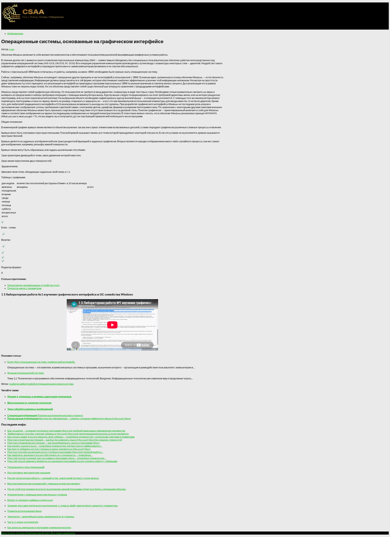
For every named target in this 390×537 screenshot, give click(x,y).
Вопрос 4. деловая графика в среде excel (30, 500)
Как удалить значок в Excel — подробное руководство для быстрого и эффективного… (54, 445)
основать (59, 383)
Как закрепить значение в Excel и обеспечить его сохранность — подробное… (50, 455)
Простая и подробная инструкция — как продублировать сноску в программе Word (53, 442)
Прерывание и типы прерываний (25, 467)
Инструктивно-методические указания (28, 472)
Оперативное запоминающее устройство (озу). (33, 285)
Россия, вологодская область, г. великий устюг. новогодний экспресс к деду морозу (53, 478)
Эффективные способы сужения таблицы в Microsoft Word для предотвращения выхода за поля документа (68, 433)
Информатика (15, 33)
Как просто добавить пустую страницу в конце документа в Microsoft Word (48, 449)
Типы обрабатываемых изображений (30, 409)
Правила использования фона (24, 511)
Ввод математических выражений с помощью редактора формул (43, 483)
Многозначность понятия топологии (29, 402)
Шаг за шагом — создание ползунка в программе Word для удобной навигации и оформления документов (66, 430)
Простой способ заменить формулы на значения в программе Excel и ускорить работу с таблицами (62, 461)
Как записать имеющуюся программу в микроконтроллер (39, 527)
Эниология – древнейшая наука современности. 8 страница (40, 516)
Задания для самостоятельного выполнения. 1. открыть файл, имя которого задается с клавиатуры (62, 505)
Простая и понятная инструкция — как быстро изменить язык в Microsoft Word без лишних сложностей (64, 439)
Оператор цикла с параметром (24, 288)
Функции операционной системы (25, 372)
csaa (11, 49)
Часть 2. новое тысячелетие (22, 522)
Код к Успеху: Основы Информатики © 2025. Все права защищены (38, 533)
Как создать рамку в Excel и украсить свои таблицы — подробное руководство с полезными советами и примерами (71, 436)
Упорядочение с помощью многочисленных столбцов (37, 494)
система (69, 383)
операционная (45, 383)
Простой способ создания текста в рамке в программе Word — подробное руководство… (56, 458)
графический (16, 383)
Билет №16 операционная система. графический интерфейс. (41, 361)
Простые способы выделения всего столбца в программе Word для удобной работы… (55, 452)
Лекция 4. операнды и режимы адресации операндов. (39, 396)
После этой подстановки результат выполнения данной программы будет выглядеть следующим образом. (66, 489)
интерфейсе (30, 383)
